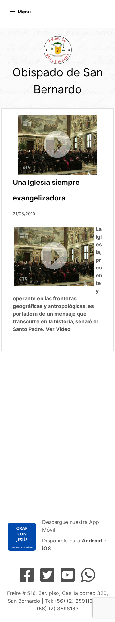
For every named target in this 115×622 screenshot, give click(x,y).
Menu (24, 12)
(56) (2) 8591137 (75, 601)
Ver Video (58, 329)
